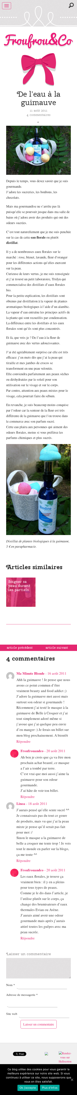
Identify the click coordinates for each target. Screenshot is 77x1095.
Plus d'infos (49, 1087)
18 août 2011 (37, 803)
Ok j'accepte (28, 1087)
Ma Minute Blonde (30, 673)
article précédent (20, 648)
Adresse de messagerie (22, 995)
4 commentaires (38, 115)
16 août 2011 (57, 673)
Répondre (23, 741)
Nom (10, 985)
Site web (11, 1014)
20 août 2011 (56, 750)
